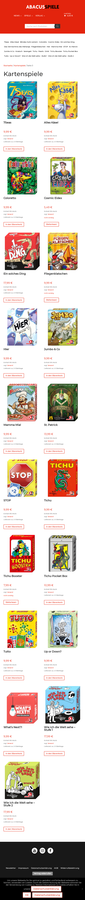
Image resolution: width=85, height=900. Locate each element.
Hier (48, 47)
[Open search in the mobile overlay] (42, 26)
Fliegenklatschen (38, 47)
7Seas (6, 42)
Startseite (8, 66)
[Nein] (82, 889)
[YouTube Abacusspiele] (34, 851)
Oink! (47, 51)
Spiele (27, 16)
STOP (65, 47)
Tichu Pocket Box (70, 51)
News (17, 16)
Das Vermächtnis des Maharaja (17, 47)
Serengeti (28, 51)
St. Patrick (73, 47)
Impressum (23, 868)
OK (27, 895)
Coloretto (43, 42)
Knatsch (18, 51)
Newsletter (11, 868)
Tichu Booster (56, 51)
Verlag (39, 16)
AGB (56, 868)
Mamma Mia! (56, 47)
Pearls (41, 51)
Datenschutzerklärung (41, 868)
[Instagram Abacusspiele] (42, 851)
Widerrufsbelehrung (70, 868)
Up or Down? (15, 56)
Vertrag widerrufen (42, 873)
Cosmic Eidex (53, 42)
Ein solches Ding (67, 42)
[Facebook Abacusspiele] (50, 851)
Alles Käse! (14, 42)
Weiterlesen (51, 224)
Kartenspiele (19, 66)
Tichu (35, 51)
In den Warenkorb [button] (14, 149)
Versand (10, 139)
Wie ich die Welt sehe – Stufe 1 (34, 56)
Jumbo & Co (9, 51)
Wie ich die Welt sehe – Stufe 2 (61, 56)
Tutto (6, 56)
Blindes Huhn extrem (29, 42)
